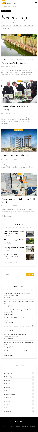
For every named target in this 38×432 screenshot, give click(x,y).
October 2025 (17, 25)
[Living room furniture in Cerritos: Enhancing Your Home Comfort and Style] (30, 234)
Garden (8, 387)
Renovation (9, 408)
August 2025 (6, 28)
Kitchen (8, 397)
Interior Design (10, 394)
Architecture (19, 130)
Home (18, 34)
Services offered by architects (14, 155)
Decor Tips (9, 377)
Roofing (8, 411)
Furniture (9, 384)
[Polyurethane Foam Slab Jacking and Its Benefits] (19, 184)
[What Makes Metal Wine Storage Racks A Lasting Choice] (30, 257)
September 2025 (28, 25)
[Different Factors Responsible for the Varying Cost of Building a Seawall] (19, 45)
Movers (8, 401)
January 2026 (23, 23)
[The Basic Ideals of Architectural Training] (19, 91)
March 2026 (13, 23)
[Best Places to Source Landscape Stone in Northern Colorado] (30, 241)
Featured (8, 380)
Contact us (19, 422)
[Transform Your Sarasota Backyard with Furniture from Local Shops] (30, 249)
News (7, 404)
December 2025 (6, 25)
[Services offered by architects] (19, 140)
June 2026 (5, 23)
